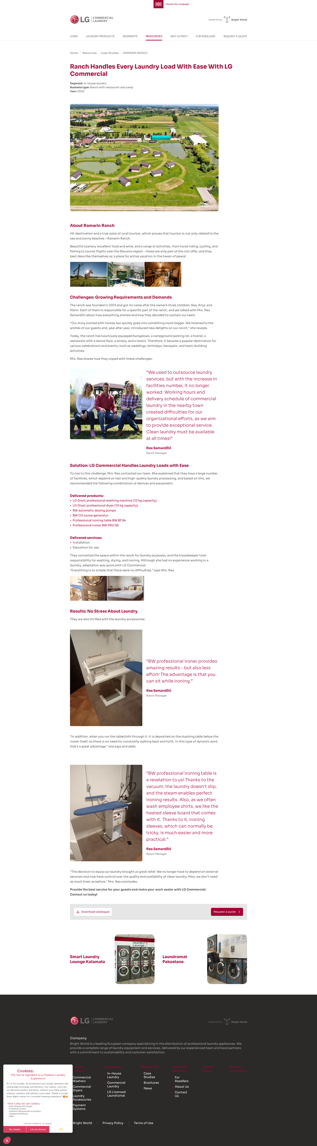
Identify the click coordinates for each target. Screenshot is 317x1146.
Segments (130, 36)
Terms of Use (143, 1123)
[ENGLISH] (158, 4)
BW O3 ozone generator (90, 515)
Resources (154, 36)
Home (74, 36)
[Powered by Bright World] (228, 19)
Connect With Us (179, 1069)
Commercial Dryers (82, 1088)
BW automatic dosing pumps (94, 510)
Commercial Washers (82, 1079)
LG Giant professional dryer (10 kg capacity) (105, 505)
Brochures (151, 1083)
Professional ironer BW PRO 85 (96, 525)
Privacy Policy (113, 1123)
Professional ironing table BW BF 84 (99, 520)
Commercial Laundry (116, 1084)
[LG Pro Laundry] (92, 19)
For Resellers (205, 36)
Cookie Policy (208, 1069)
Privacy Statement (238, 1069)
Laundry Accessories (82, 1097)
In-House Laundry (114, 1075)
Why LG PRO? (179, 36)
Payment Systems (79, 1107)
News (148, 1088)
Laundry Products (100, 36)
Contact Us (181, 1094)
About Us (182, 1086)
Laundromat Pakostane (174, 959)
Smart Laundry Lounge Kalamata (87, 959)
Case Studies (110, 53)
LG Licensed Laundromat (116, 1093)
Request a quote (235, 36)
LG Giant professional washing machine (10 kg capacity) (115, 500)
